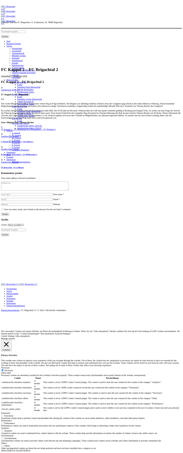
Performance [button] (6, 420)
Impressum (11, 303)
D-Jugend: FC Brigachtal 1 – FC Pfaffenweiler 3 (19, 155)
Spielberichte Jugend (10, 136)
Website (56, 204)
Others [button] (4, 443)
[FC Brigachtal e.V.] (19, 284)
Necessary (8, 370)
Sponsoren (10, 298)
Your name (58, 194)
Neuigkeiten (11, 289)
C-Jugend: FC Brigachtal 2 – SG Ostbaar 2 (17, 142)
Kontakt (9, 301)
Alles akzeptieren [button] (22, 336)
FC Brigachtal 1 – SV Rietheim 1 (42, 129)
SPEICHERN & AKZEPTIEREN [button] (15, 451)
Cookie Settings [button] (7, 336)
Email (56, 199)
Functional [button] (5, 413)
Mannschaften (12, 294)
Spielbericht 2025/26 (10, 162)
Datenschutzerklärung (15, 306)
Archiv (4, 225)
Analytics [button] (5, 428)
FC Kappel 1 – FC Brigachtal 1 (14, 129)
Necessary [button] (5, 368)
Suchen (5, 37)
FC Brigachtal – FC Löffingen (12, 168)
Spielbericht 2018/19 (10, 90)
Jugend (9, 296)
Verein (9, 291)
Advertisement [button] (7, 435)
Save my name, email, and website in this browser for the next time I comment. (37, 209)
